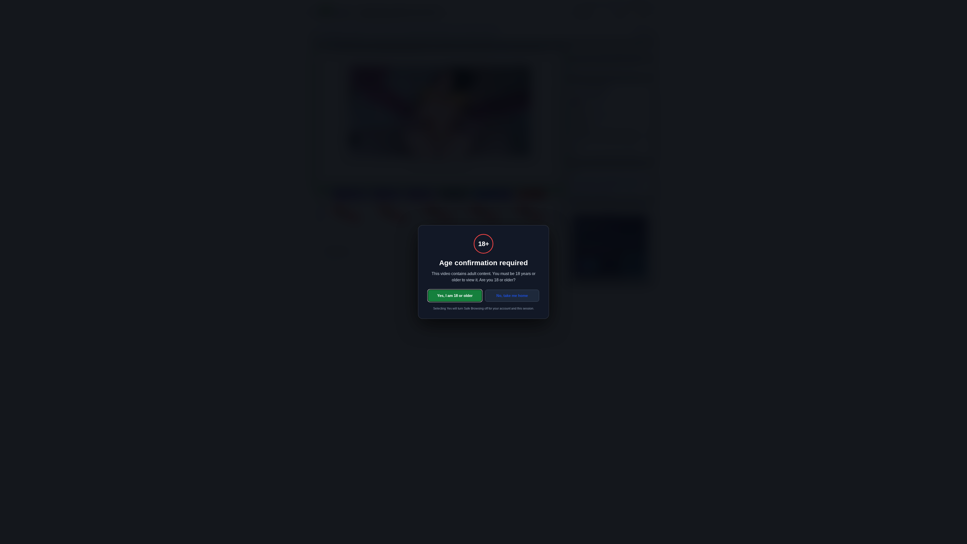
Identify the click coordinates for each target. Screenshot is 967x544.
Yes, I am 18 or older (455, 295)
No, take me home (512, 295)
